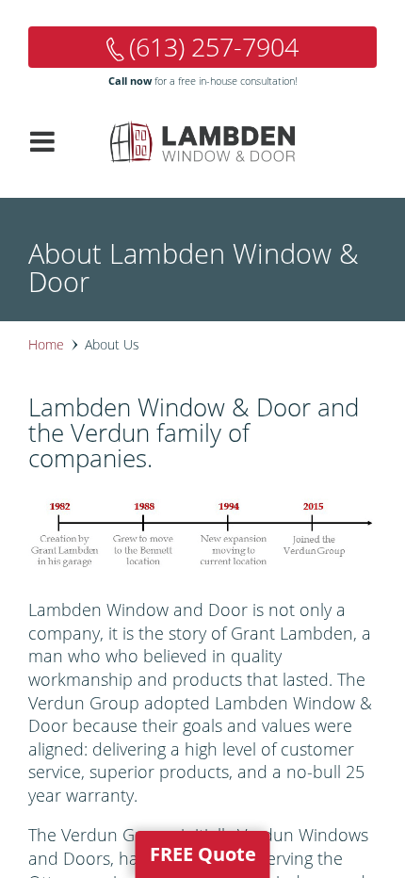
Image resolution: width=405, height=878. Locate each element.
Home (46, 344)
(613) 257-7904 (214, 46)
